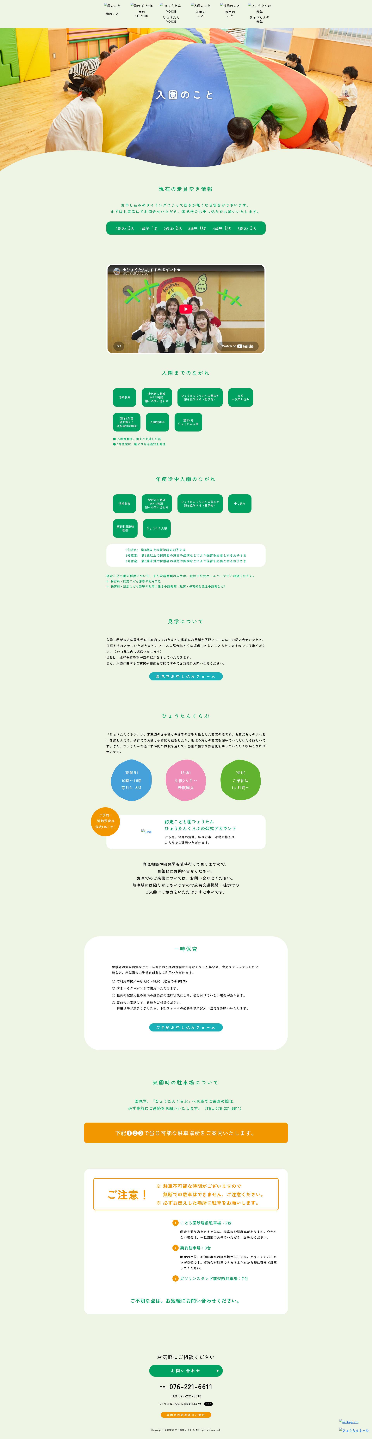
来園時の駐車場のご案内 (186, 1415)
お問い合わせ (186, 1370)
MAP (208, 1403)
